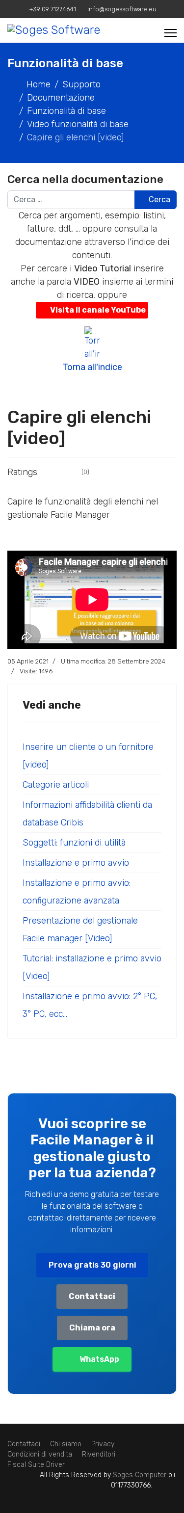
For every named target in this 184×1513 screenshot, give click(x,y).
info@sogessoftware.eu (122, 9)
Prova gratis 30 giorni (92, 1265)
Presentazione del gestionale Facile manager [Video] (80, 929)
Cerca (158, 199)
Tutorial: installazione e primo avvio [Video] (92, 967)
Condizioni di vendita (39, 1454)
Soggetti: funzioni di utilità (74, 842)
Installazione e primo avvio (76, 862)
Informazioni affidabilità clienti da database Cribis (87, 813)
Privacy (102, 1444)
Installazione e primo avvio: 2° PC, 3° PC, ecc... (90, 1005)
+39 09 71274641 (52, 9)
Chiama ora (92, 1327)
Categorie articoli (56, 784)
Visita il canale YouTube (98, 310)
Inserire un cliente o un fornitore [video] (88, 756)
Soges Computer (140, 1475)
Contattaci (92, 1296)
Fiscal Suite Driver (36, 1464)
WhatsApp (99, 1359)
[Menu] (170, 33)
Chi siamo (65, 1444)
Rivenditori (98, 1454)
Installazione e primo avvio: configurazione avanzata (77, 891)
